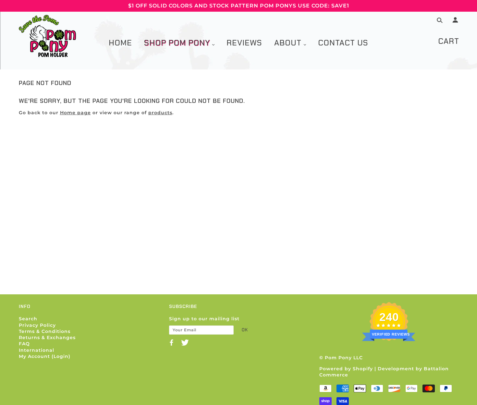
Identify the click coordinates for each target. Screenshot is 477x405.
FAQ (24, 344)
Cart (448, 41)
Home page (75, 113)
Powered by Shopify (346, 369)
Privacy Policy (37, 325)
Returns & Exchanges (47, 337)
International (36, 350)
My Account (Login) (44, 356)
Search (28, 319)
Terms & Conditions (44, 331)
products (160, 113)
